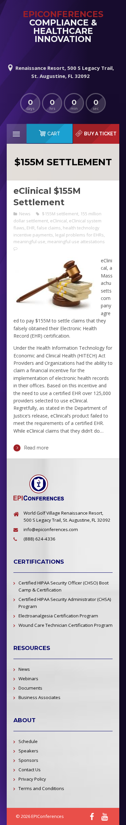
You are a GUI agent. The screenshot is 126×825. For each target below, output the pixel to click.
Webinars (28, 679)
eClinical (58, 221)
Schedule (28, 741)
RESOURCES (31, 648)
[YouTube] (104, 817)
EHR (31, 228)
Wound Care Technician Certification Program (65, 625)
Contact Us (29, 770)
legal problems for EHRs (79, 235)
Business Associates (39, 697)
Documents (30, 688)
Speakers (28, 751)
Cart (53, 133)
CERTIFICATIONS (38, 561)
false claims (49, 228)
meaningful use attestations (76, 241)
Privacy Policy (32, 779)
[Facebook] (92, 817)
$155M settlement (60, 214)
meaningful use (29, 241)
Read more (36, 447)
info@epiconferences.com (51, 529)
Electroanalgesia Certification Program (58, 616)
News (25, 214)
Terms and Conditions (41, 788)
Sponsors (28, 760)
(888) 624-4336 (39, 539)
